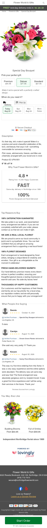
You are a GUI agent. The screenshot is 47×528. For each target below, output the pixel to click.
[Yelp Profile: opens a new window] (26, 488)
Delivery (8, 104)
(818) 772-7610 (23, 477)
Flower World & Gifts (24, 3)
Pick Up (22, 102)
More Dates (39, 109)
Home (4, 11)
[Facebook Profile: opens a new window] (20, 488)
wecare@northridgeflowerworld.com (23, 480)
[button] (41, 522)
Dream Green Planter (27, 338)
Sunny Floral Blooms (27, 359)
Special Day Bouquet (27, 317)
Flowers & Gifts (14, 11)
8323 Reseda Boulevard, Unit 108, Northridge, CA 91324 (23, 475)
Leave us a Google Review (23, 496)
